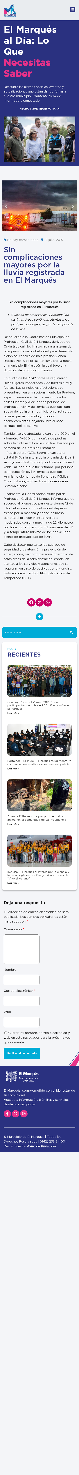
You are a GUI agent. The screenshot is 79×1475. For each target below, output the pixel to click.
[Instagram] (24, 1113)
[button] (6, 206)
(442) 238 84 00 (53, 1141)
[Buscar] (71, 632)
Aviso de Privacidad (42, 1146)
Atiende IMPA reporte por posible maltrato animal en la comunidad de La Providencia (37, 818)
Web (7, 1012)
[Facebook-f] (7, 1113)
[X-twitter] (15, 1113)
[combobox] (34, 632)
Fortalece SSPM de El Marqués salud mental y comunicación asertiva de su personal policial (39, 762)
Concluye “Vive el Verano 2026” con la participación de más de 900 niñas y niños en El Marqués (38, 705)
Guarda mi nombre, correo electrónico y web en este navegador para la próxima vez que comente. (37, 1037)
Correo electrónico (19, 990)
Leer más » (13, 713)
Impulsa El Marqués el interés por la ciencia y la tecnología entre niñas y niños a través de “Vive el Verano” (38, 875)
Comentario (14, 929)
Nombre (11, 969)
